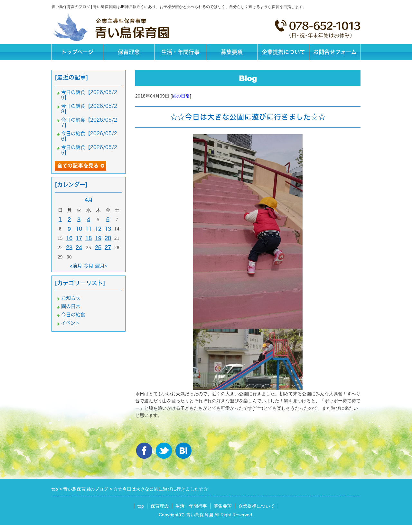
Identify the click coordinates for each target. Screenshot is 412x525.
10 (79, 228)
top (140, 506)
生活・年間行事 (180, 52)
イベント (70, 323)
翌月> (101, 265)
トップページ (77, 52)
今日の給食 (73, 314)
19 (98, 238)
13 (108, 228)
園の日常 (181, 95)
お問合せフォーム (335, 52)
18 (88, 238)
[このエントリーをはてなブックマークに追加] (183, 451)
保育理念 (129, 52)
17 (79, 238)
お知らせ (70, 297)
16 (69, 238)
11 (88, 228)
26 (98, 247)
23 (69, 247)
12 (98, 228)
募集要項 (232, 52)
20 (108, 238)
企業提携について (283, 52)
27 (108, 247)
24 (79, 247)
